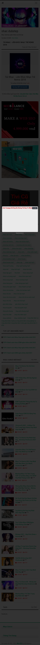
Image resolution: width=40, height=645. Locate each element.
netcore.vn (22, 233)
